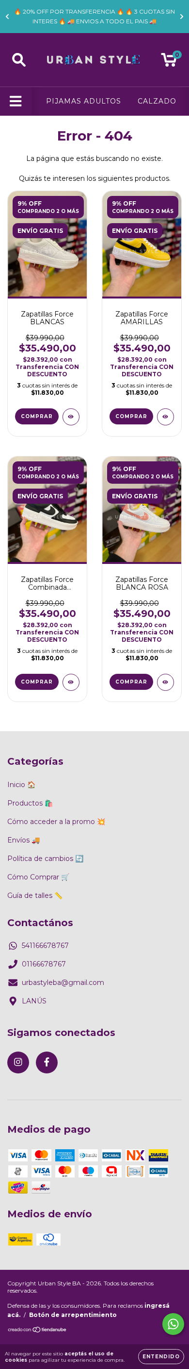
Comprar (37, 416)
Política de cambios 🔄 (45, 858)
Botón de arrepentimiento (73, 1314)
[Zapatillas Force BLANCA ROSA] (165, 682)
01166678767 (44, 964)
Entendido (161, 1356)
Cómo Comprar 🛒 (38, 877)
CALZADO (157, 101)
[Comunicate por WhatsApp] (173, 1324)
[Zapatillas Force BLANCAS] (71, 416)
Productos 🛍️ (30, 803)
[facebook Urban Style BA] (47, 1062)
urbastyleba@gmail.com (63, 982)
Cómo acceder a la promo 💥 (56, 821)
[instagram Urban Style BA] (18, 1062)
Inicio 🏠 (21, 784)
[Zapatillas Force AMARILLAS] (165, 416)
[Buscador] (19, 60)
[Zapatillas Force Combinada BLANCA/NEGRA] (71, 682)
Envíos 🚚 (23, 840)
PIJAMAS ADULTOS (83, 101)
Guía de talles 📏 (35, 895)
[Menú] (16, 101)
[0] (169, 62)
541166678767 (45, 945)
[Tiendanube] (37, 1330)
